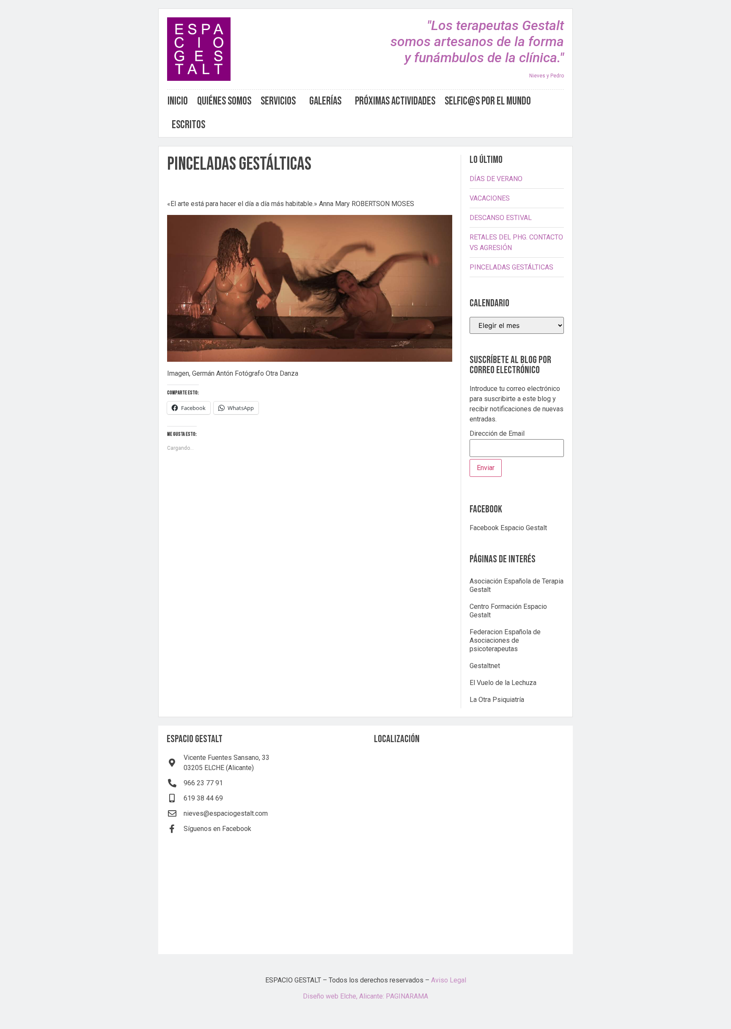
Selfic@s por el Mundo (488, 101)
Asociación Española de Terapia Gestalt (516, 585)
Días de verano (496, 179)
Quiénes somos (224, 101)
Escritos (188, 125)
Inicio (178, 101)
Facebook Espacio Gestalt (508, 528)
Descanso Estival (501, 218)
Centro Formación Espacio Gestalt (508, 611)
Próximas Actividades (395, 101)
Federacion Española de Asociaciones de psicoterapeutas (505, 640)
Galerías (325, 101)
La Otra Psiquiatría (497, 700)
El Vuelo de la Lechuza (503, 683)
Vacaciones (490, 198)
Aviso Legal (448, 980)
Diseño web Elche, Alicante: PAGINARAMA (365, 996)
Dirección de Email (497, 433)
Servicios (278, 101)
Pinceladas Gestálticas (511, 267)
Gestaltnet (485, 666)
